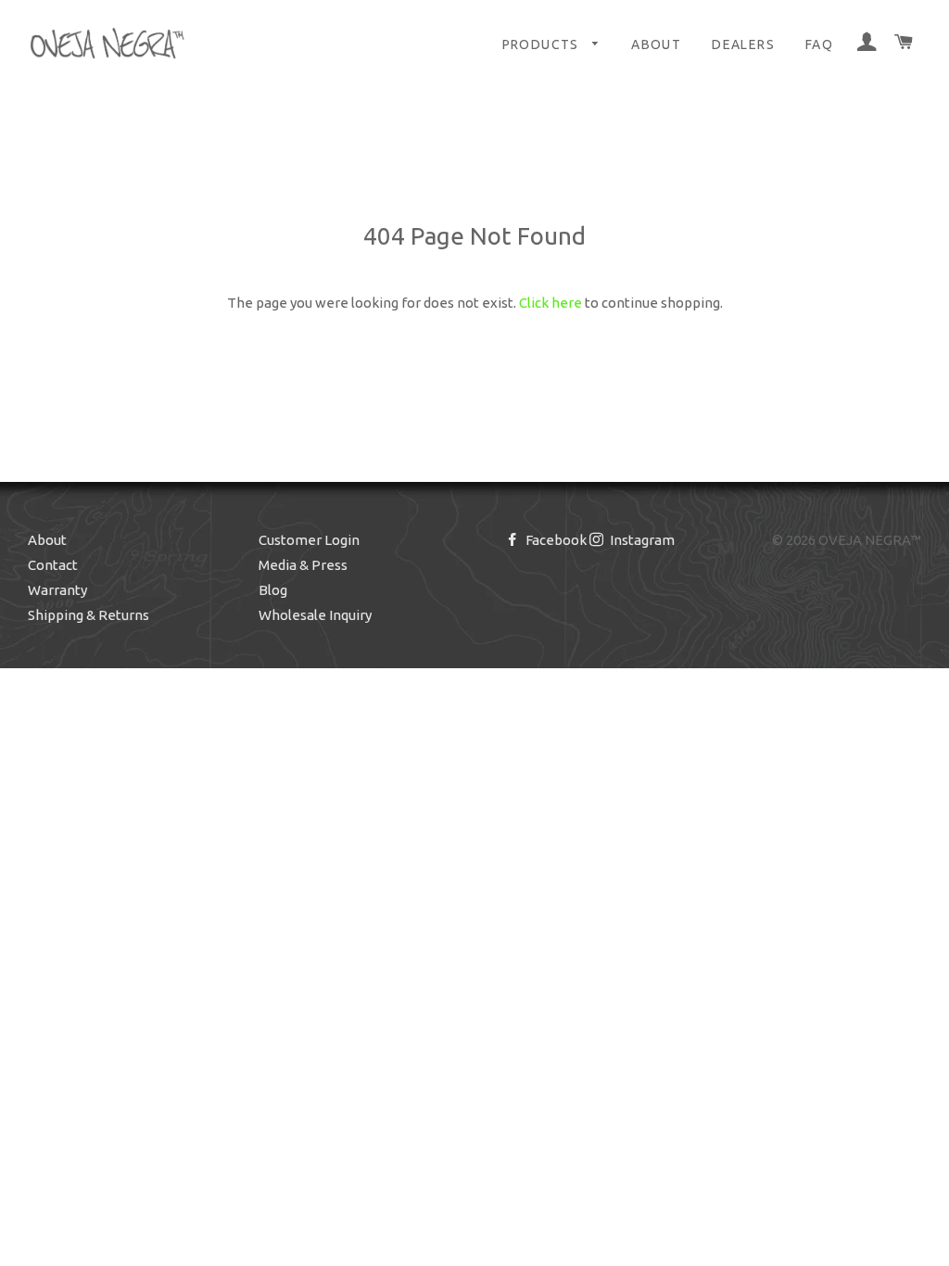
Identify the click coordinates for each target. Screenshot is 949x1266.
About (656, 44)
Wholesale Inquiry (315, 615)
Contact (53, 565)
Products (543, 44)
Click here (550, 302)
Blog (273, 590)
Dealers (743, 44)
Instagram (641, 540)
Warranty (57, 590)
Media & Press (303, 565)
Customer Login (309, 540)
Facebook (555, 540)
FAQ (819, 44)
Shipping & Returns (88, 615)
